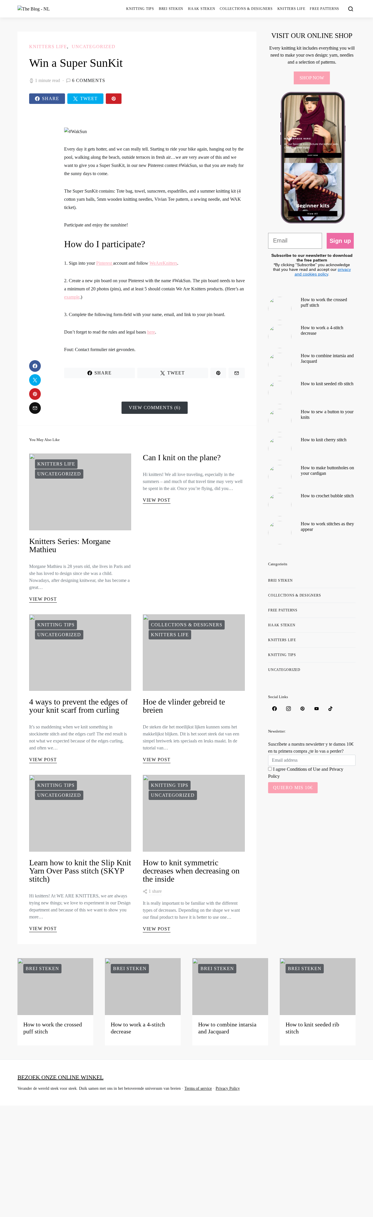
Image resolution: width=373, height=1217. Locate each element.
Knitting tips (140, 9)
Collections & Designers (246, 9)
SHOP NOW (312, 77)
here (151, 331)
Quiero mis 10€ (293, 787)
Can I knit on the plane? (182, 457)
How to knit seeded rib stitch (327, 383)
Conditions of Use (303, 769)
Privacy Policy (228, 1088)
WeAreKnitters (163, 263)
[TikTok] (330, 708)
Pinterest (104, 263)
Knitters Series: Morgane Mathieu (69, 545)
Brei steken (171, 9)
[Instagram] (288, 708)
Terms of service (198, 1088)
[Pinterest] (302, 708)
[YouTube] (316, 708)
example (72, 296)
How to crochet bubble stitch (327, 495)
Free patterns (324, 9)
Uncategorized (93, 46)
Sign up (340, 241)
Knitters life (291, 9)
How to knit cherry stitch (323, 439)
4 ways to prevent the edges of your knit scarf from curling (78, 705)
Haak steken (201, 9)
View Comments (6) (154, 407)
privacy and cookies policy (323, 271)
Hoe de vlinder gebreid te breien (184, 705)
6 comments (88, 80)
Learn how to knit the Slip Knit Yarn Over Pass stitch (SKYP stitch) (80, 870)
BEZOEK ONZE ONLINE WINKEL (60, 1077)
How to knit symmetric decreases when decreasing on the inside (191, 870)
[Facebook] (274, 708)
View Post (43, 599)
